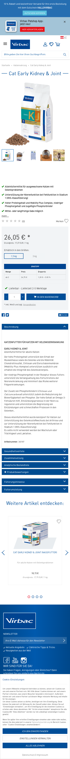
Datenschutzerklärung (41, 722)
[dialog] (35, 716)
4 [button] (41, 597)
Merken (61, 221)
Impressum (42, 754)
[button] (35, 481)
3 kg (35, 256)
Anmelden (45, 44)
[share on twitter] (7, 315)
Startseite (6, 65)
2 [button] (33, 597)
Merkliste (51, 44)
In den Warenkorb (47, 296)
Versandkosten (29, 304)
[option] (35, 114)
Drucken (64, 315)
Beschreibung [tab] (11, 327)
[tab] (35, 481)
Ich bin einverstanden (35, 731)
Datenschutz (28, 754)
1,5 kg (14, 256)
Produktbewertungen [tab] (18, 472)
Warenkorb (57, 43)
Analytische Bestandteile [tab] (16, 465)
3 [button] (37, 597)
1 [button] (29, 597)
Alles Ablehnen (35, 745)
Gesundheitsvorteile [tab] (14, 451)
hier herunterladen (32, 29)
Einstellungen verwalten (35, 738)
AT (65, 37)
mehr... (5, 215)
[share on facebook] (3, 315)
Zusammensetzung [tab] (13, 458)
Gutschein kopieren (34, 13)
